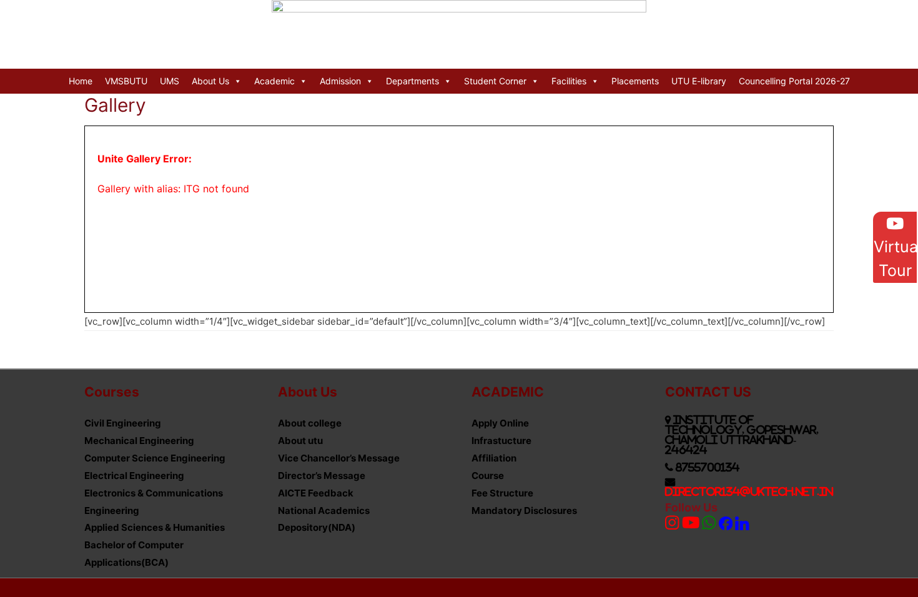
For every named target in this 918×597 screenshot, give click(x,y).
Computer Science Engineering (154, 458)
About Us (210, 81)
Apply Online (500, 423)
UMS (169, 81)
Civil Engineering (122, 423)
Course (487, 475)
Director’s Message (321, 475)
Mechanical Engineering (139, 441)
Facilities (568, 81)
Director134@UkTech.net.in (749, 491)
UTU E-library (698, 81)
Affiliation (493, 458)
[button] (895, 248)
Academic (274, 81)
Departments (412, 81)
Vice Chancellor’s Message (339, 458)
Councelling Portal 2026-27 (794, 81)
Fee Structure (502, 493)
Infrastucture (501, 441)
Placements (635, 81)
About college (310, 423)
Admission (340, 81)
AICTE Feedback (315, 493)
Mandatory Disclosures (524, 510)
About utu (300, 441)
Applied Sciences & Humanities (154, 527)
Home (80, 81)
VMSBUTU (126, 81)
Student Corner (495, 81)
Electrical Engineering (134, 475)
